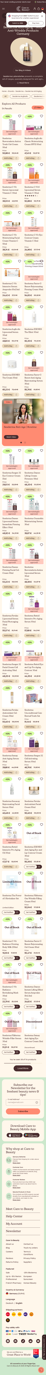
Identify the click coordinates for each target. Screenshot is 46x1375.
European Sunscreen (28, 1277)
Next (40, 418)
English (19, 1303)
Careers (9, 1251)
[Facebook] (15, 1341)
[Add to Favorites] (20, 116)
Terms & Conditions (28, 1253)
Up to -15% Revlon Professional (13, 1277)
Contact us (28, 1244)
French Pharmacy (13, 1283)
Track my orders (31, 1248)
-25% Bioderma (30, 1272)
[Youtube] (38, 1341)
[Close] (44, 1336)
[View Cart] (38, 8)
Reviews (9, 1258)
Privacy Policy (30, 1258)
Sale (8, 1272)
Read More (24, 83)
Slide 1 (25, 442)
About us (10, 1244)
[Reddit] (31, 1341)
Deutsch (9, 1303)
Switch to (17, 23)
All (5, 96)
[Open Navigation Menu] (3, 8)
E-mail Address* (14, 1099)
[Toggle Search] (7, 8)
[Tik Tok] (23, 1341)
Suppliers (28, 1262)
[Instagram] (8, 1341)
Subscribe (23, 1111)
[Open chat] (41, 1370)
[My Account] (34, 8)
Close (42, 16)
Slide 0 (21, 442)
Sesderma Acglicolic (20, 96)
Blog (8, 1248)
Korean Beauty (30, 1283)
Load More (23, 1068)
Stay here (35, 23)
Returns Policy (12, 1262)
